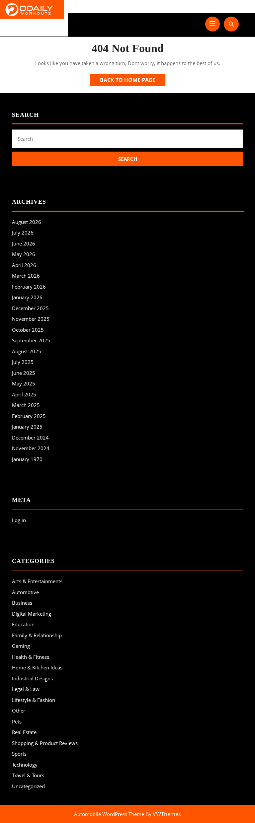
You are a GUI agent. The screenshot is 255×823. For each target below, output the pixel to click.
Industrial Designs (32, 678)
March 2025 (26, 405)
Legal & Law (26, 689)
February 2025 (29, 416)
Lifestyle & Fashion (33, 700)
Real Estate (24, 732)
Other (18, 710)
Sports (19, 753)
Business (22, 602)
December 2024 (30, 437)
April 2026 (24, 265)
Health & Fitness (30, 656)
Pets (17, 721)
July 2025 (23, 362)
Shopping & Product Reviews (45, 743)
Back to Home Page (132, 81)
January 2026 (27, 297)
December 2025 (30, 308)
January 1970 (27, 459)
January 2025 (27, 426)
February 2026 (29, 286)
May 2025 (23, 383)
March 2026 (26, 275)
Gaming (21, 646)
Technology (25, 764)
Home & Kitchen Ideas (37, 667)
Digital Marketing (31, 613)
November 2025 (30, 318)
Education (23, 624)
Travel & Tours (28, 775)
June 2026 (23, 243)
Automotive (25, 592)
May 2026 (23, 254)
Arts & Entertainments (37, 581)
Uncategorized (28, 786)
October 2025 (28, 329)
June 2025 (23, 373)
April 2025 (24, 394)
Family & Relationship (37, 635)
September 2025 (31, 340)
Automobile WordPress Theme (109, 814)
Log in (19, 520)
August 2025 (26, 351)
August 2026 (26, 222)
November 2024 (30, 448)
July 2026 (23, 232)
